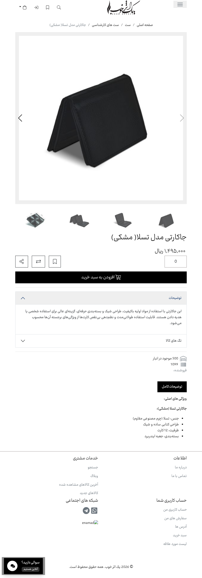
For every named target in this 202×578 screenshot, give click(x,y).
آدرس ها (181, 527)
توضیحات (175, 298)
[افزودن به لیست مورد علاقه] (55, 262)
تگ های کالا (174, 341)
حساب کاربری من (175, 510)
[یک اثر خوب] (123, 7)
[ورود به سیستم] (36, 7)
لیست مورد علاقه (175, 544)
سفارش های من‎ (175, 518)
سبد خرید (180, 535)
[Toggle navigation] (180, 4)
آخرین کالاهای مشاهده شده (78, 485)
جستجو (93, 467)
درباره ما (181, 467)
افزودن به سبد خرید (98, 277)
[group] (101, 118)
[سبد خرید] (22, 7)
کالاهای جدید (89, 493)
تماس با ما (179, 476)
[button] (20, 118)
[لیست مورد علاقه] (47, 7)
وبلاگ (94, 476)
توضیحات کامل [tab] (172, 387)
